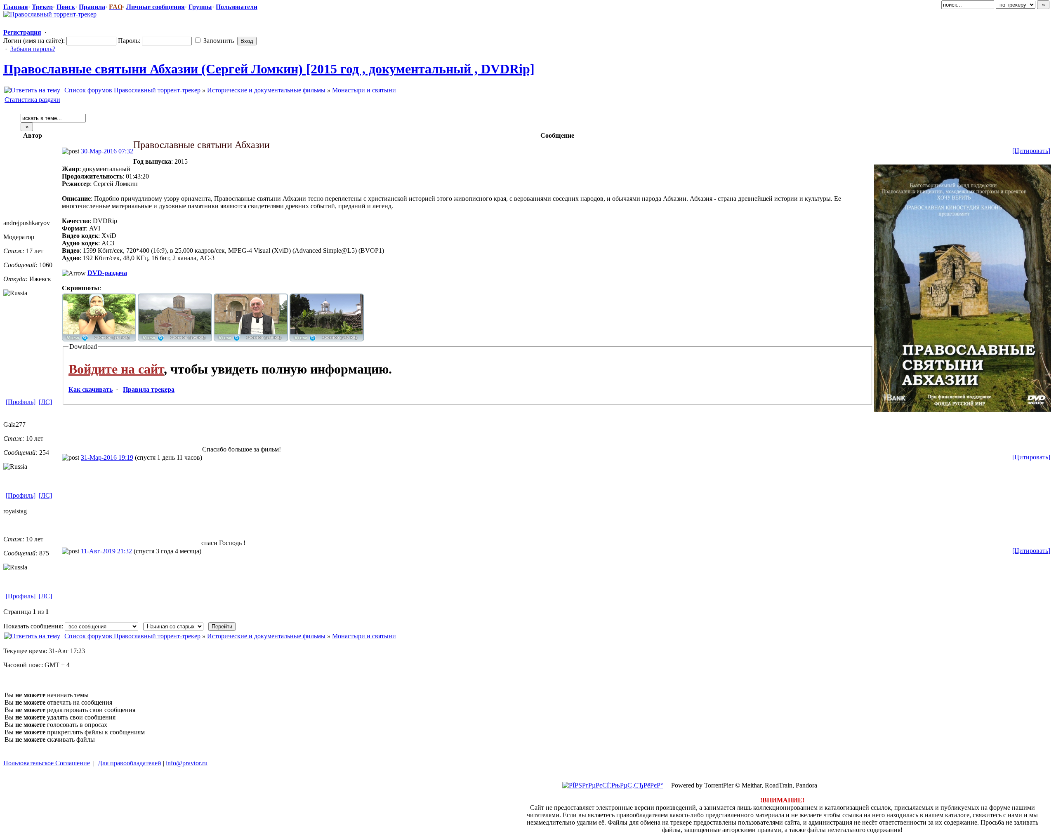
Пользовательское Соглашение (46, 762)
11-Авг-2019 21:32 (106, 551)
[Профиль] (20, 401)
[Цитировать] (1031, 150)
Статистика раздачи (32, 99)
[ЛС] (45, 401)
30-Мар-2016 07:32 (107, 151)
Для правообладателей (129, 762)
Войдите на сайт (116, 369)
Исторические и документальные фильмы (266, 90)
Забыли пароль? (32, 48)
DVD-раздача (107, 272)
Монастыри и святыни (364, 90)
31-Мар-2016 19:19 (107, 457)
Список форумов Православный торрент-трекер (132, 90)
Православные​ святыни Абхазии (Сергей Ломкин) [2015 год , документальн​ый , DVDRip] (269, 68)
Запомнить (218, 40)
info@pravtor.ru (186, 762)
